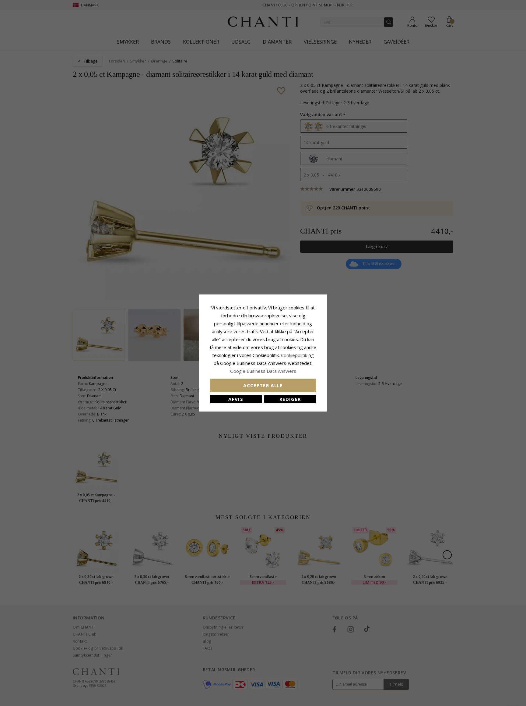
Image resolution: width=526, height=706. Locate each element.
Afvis (235, 399)
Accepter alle (263, 385)
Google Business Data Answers (263, 371)
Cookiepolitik (294, 355)
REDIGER (290, 399)
